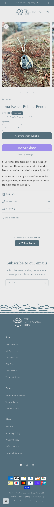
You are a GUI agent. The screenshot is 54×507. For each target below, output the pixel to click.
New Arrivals (12, 345)
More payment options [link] (27, 155)
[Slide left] (21, 92)
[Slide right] (33, 92)
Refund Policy (12, 446)
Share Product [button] (12, 218)
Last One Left (12, 358)
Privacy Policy (12, 440)
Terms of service (20, 501)
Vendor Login (12, 402)
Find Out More (13, 409)
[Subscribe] (45, 282)
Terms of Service (14, 377)
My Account (11, 371)
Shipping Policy (13, 433)
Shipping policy (36, 501)
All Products (12, 351)
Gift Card (10, 364)
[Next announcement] (49, 3)
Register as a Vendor (16, 396)
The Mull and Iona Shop (25, 493)
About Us (10, 427)
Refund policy (24, 497)
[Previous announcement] (5, 3)
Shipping (20, 117)
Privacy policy (38, 497)
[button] (6, 12)
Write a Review (30, 244)
